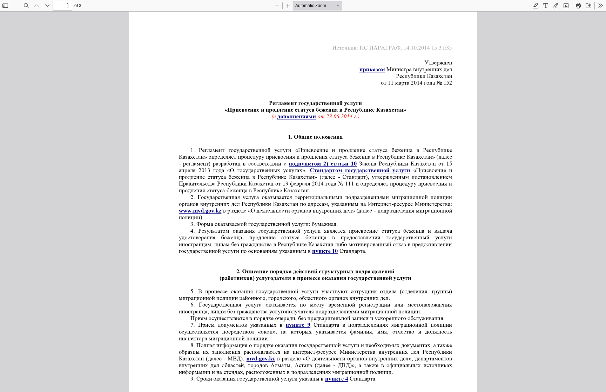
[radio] (535, 6)
